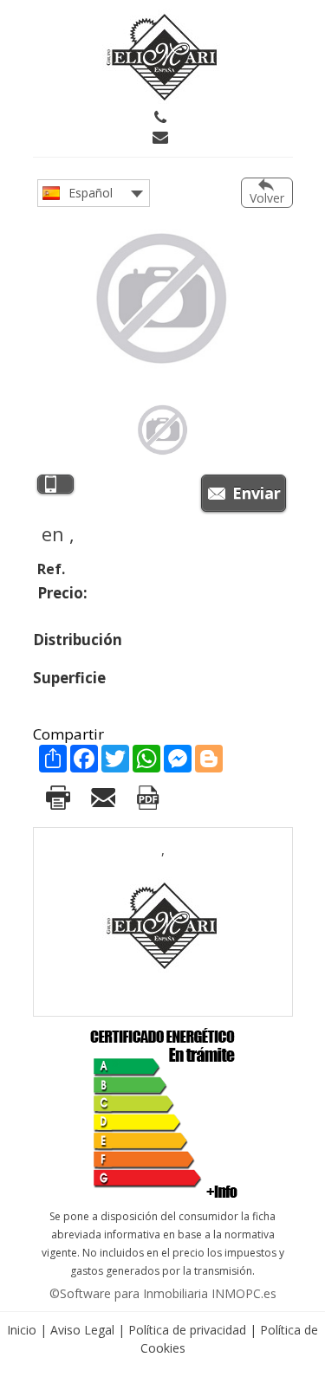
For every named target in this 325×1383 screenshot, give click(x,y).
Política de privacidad (187, 1330)
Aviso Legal (82, 1330)
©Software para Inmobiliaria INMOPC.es (162, 1293)
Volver (267, 198)
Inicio (21, 1330)
